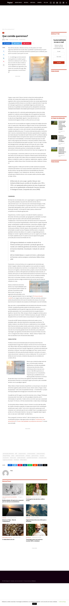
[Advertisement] (34, 17)
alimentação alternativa (8, 453)
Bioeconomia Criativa (7, 537)
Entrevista (28, 497)
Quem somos (18, 2)
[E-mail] (3, 65)
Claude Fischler (22, 453)
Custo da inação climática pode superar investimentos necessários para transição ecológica (62, 125)
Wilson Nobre (23, 459)
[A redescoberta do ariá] (13, 530)
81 (3, 32)
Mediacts (34, 581)
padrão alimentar (21, 457)
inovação (42, 455)
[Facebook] (3, 51)
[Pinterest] (3, 61)
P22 (7, 39)
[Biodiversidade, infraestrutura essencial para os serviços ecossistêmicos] (13, 489)
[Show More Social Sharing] (33, 43)
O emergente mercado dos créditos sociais (35, 499)
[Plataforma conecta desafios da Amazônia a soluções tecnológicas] (54, 137)
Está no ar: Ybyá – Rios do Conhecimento (9, 520)
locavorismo (6, 457)
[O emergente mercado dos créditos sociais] (36, 489)
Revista (26, 2)
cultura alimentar (41, 453)
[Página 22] (7, 2)
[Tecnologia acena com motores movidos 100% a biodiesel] (36, 530)
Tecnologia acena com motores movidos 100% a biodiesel (34, 540)
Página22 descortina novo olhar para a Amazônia (36, 520)
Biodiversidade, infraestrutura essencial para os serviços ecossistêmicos (13, 501)
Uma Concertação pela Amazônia (9, 497)
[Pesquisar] (66, 2)
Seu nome (59, 56)
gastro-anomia (35, 455)
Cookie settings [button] (62, 601)
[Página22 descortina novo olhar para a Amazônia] (36, 510)
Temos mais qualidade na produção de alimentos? (29, 421)
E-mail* (58, 51)
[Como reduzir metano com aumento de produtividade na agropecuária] (54, 149)
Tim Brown (16, 459)
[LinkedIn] (3, 58)
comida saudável (31, 453)
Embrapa (28, 455)
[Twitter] (3, 54)
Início (3, 29)
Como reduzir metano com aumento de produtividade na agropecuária (62, 150)
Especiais (32, 2)
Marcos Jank (13, 457)
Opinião (39, 2)
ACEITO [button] (34, 603)
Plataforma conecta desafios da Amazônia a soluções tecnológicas (62, 138)
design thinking (6, 455)
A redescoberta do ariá (8, 539)
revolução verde (42, 457)
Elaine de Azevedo (20, 455)
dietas (12, 455)
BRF (16, 453)
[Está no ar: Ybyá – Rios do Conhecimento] (13, 510)
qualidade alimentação (32, 457)
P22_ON (46, 2)
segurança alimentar (7, 459)
